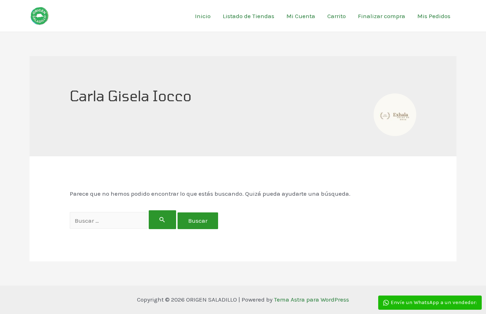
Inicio (203, 16)
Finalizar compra (381, 16)
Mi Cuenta (300, 16)
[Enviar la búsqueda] (162, 219)
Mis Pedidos (433, 16)
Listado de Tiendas (248, 16)
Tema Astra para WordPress (311, 299)
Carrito (336, 16)
